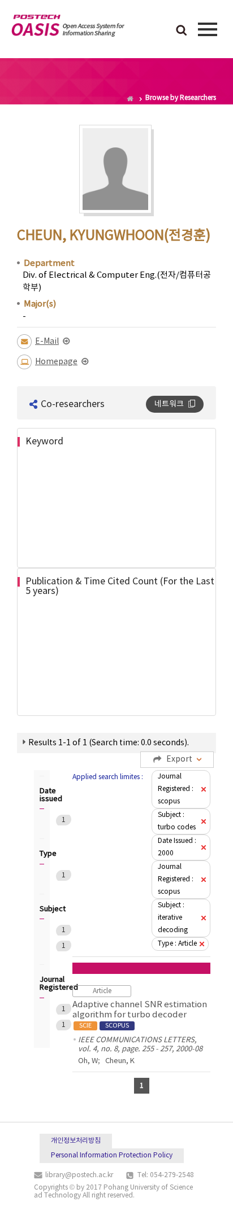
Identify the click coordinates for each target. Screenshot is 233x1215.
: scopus (175, 789)
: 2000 (177, 847)
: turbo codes (177, 821)
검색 (181, 31)
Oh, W (88, 1061)
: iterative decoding (173, 918)
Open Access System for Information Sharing (67, 28)
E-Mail (47, 341)
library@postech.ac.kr (79, 1175)
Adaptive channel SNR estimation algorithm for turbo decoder (139, 1014)
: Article (177, 943)
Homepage (56, 361)
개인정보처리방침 (76, 1140)
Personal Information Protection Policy (111, 1155)
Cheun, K (120, 1061)
